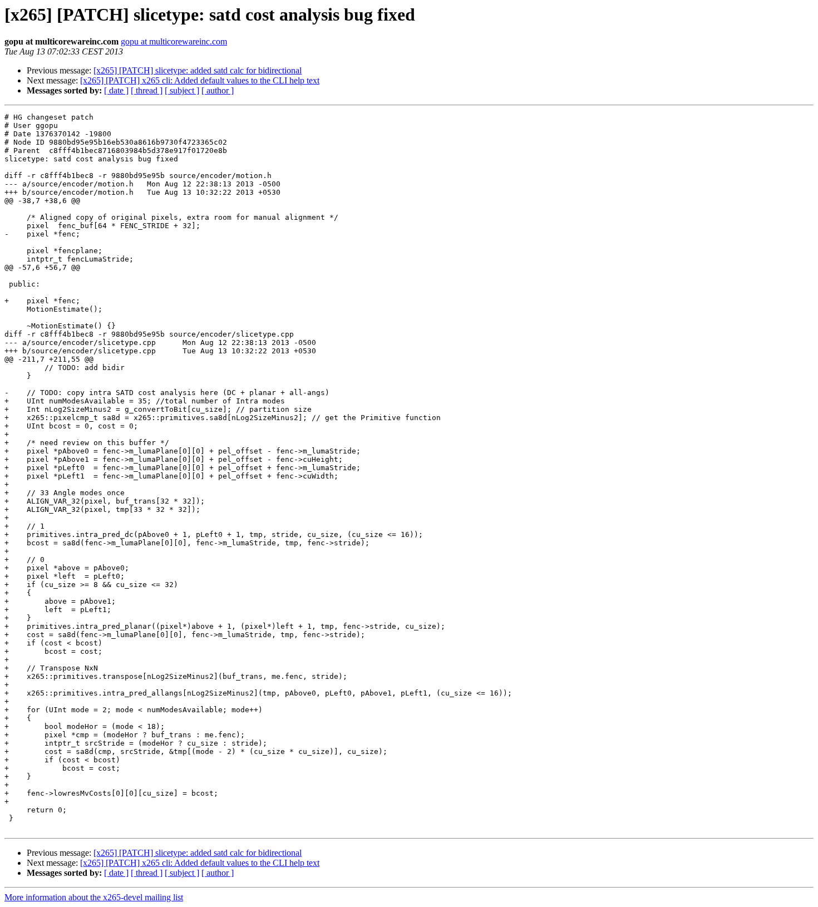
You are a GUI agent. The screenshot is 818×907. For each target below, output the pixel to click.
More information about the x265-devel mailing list (93, 897)
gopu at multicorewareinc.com (174, 41)
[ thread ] (146, 90)
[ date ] (116, 90)
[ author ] (217, 90)
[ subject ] (182, 90)
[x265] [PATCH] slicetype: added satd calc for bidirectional (197, 70)
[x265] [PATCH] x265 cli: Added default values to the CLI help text (199, 80)
